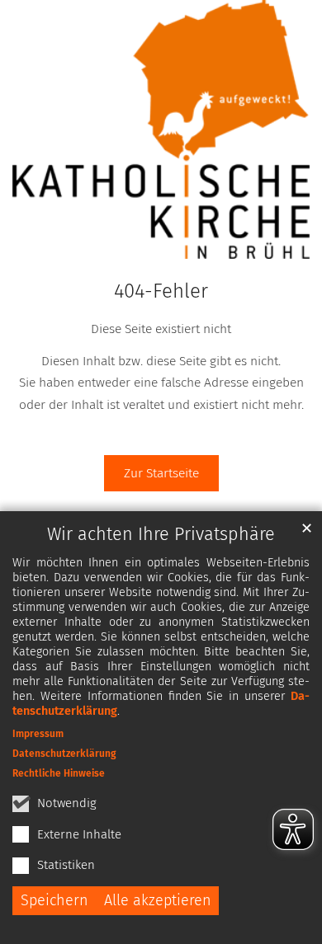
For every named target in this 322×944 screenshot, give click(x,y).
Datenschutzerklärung (64, 753)
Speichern (54, 900)
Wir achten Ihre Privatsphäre (161, 534)
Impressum (38, 734)
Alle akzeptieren (157, 900)
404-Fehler (161, 291)
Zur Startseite (161, 473)
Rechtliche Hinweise (58, 773)
